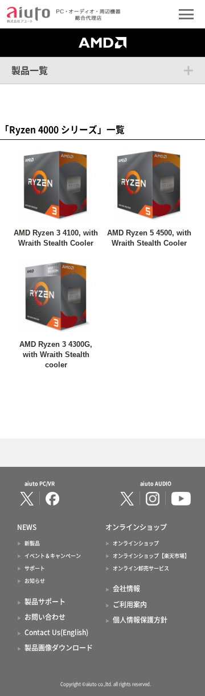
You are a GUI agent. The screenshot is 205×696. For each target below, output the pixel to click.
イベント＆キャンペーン (52, 555)
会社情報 (126, 588)
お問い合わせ (44, 617)
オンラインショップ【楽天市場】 (151, 555)
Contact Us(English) (56, 632)
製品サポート (44, 601)
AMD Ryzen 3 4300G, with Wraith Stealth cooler (55, 354)
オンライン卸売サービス (141, 568)
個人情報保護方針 (140, 619)
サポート (34, 568)
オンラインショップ (136, 543)
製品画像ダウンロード (58, 647)
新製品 (32, 543)
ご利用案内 (130, 604)
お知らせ (34, 580)
